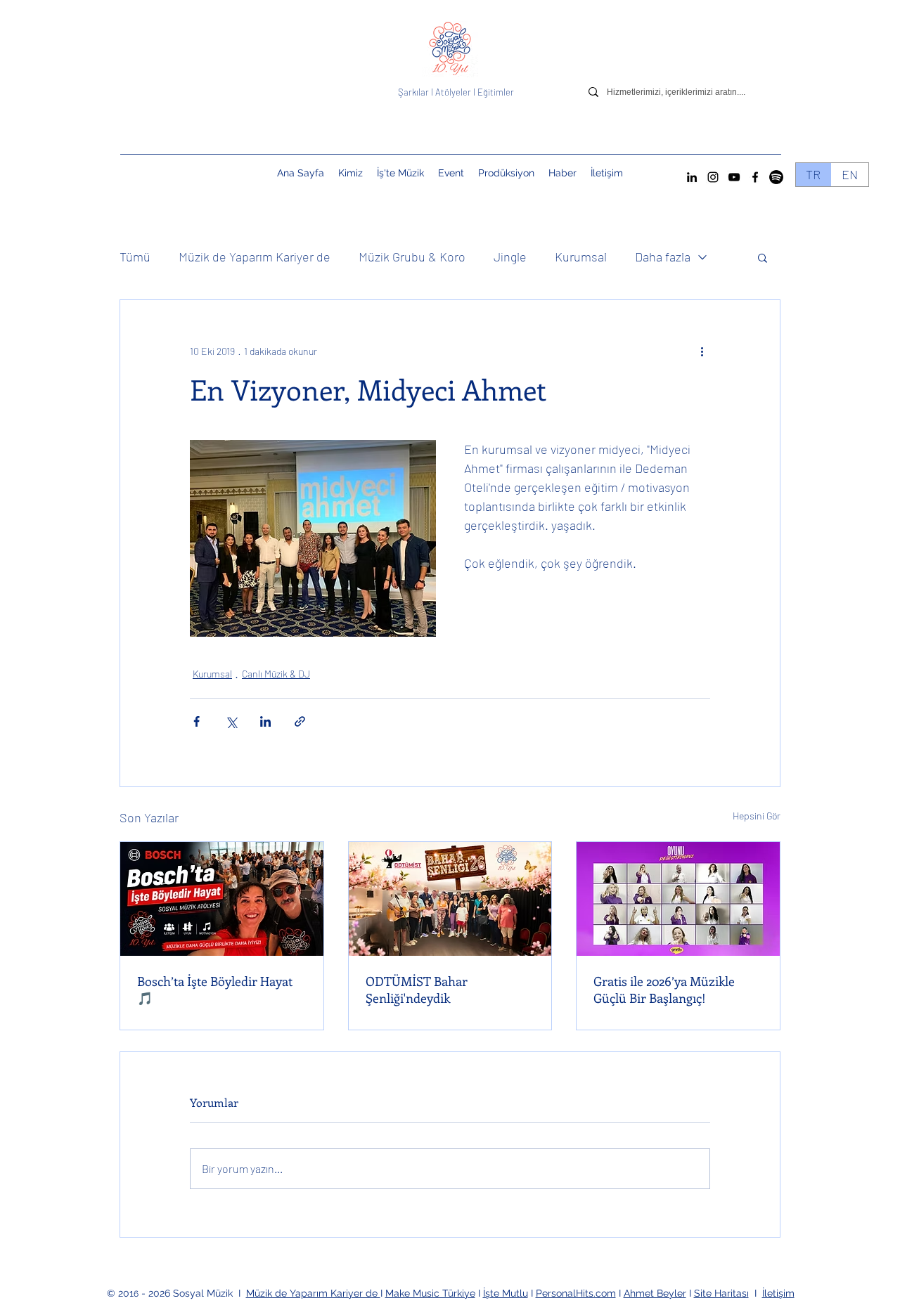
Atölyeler (453, 92)
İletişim (778, 1293)
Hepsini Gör (756, 816)
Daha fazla (662, 256)
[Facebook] (755, 177)
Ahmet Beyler (655, 1293)
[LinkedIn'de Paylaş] (265, 721)
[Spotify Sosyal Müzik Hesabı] (776, 177)
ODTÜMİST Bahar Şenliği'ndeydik (417, 989)
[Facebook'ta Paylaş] (196, 721)
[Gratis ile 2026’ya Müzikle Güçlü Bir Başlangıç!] (678, 899)
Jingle (510, 256)
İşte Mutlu (505, 1293)
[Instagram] (713, 177)
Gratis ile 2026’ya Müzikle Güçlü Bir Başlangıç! (664, 989)
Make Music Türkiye (430, 1293)
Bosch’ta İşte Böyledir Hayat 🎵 (214, 989)
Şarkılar (414, 92)
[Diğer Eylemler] (701, 350)
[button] (451, 172)
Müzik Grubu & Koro (412, 256)
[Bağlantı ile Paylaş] (300, 721)
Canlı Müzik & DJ (276, 674)
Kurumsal (581, 256)
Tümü (135, 256)
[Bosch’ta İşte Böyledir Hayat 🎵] (221, 899)
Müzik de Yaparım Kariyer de (254, 256)
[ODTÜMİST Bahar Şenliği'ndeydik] (450, 899)
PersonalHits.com (576, 1293)
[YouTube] (734, 177)
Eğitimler (495, 92)
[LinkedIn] (692, 177)
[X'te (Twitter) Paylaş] (231, 721)
